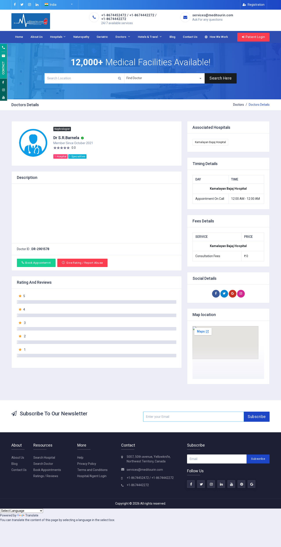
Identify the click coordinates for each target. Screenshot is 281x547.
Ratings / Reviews (45, 476)
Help (80, 457)
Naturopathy (81, 36)
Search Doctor (43, 463)
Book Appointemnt (38, 262)
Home (19, 36)
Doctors (121, 36)
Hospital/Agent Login (91, 476)
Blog (172, 36)
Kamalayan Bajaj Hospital (210, 142)
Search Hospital (44, 457)
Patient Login (255, 37)
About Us (37, 36)
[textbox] (59, 4)
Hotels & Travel (148, 36)
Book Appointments (47, 470)
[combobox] (59, 4)
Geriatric (102, 36)
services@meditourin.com (145, 469)
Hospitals (56, 36)
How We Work (218, 36)
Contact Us (190, 36)
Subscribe (257, 416)
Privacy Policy (86, 463)
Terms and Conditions (92, 470)
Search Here (220, 78)
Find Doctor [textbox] (134, 78)
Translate (31, 515)
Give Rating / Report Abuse (84, 262)
